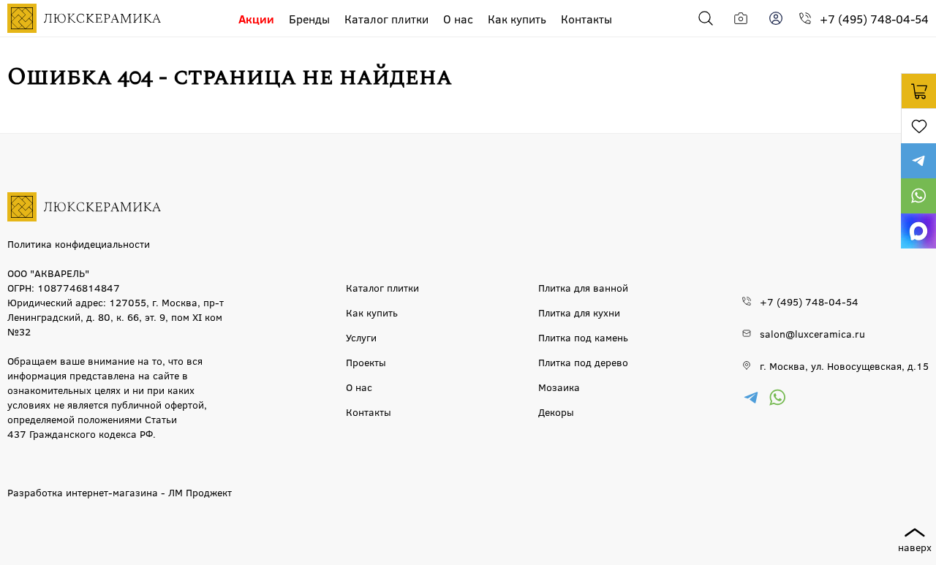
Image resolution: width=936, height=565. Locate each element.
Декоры (556, 411)
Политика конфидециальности (78, 243)
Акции (256, 18)
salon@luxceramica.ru (812, 333)
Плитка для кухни (579, 312)
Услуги (361, 337)
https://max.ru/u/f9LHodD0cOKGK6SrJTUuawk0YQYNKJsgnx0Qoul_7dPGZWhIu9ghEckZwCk (918, 231)
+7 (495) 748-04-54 (874, 18)
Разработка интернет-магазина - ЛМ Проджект (119, 492)
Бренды (309, 18)
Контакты (586, 18)
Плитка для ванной (583, 287)
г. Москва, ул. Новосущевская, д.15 (844, 365)
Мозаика (559, 386)
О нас (458, 18)
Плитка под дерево (583, 361)
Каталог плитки (386, 18)
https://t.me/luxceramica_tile (918, 160)
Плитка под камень (583, 337)
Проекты (366, 361)
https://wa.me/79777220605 (918, 195)
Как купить (517, 18)
